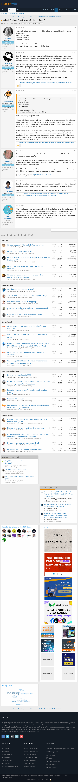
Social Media (27, 270)
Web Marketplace (29, 766)
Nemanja (9, 377)
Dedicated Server (10, 483)
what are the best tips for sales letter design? (25, 314)
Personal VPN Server (15, 399)
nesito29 (73, 252)
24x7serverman (71, 391)
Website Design (28, 409)
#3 (75, 90)
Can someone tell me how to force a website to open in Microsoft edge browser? (28, 406)
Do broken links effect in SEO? (19, 375)
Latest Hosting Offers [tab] (47, 488)
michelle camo (11, 445)
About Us (52, 755)
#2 (75, 52)
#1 (75, 27)
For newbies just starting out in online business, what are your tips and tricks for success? (28, 435)
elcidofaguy (8, 101)
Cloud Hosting (6, 757)
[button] (27, 10)
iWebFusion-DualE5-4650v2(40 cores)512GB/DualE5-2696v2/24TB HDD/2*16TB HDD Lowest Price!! (56, 515)
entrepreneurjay (71, 383)
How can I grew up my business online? (23, 443)
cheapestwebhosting (70, 450)
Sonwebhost (10, 409)
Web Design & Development (10, 766)
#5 (75, 180)
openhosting (72, 406)
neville (9, 262)
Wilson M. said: (22, 96)
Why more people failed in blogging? (21, 301)
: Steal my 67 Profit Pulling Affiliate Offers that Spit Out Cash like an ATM (46, 193)
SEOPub (74, 376)
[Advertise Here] (47, 659)
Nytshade (8, 63)
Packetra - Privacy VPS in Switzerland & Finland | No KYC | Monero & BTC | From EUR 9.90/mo (58, 494)
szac (75, 420)
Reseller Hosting (25, 394)
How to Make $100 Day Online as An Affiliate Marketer (40, 195)
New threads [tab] (15, 457)
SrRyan (9, 316)
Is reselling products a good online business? (25, 449)
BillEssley (9, 394)
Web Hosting (26, 365)
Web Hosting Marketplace (50, 10)
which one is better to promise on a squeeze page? (27, 308)
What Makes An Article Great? (15, 470)
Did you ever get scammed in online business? (25, 428)
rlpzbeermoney (71, 259)
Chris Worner (11, 365)
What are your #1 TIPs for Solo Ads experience (25, 245)
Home (4, 10)
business (23, 23)
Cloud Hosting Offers (30, 757)
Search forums (13, 13)
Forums (12, 10)
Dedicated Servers (7, 754)
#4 (75, 150)
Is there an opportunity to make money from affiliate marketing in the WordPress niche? (28, 382)
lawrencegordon (11, 291)
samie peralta (11, 424)
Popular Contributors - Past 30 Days (16, 527)
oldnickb (8, 161)
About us (40, 780)
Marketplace (53, 767)
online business (37, 23)
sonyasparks (10, 270)
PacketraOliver (11, 348)
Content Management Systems (29, 304)
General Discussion (25, 262)
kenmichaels (10, 247)
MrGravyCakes (72, 303)
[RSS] (50, 780)
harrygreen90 (11, 279)
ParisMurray (10, 310)
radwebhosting (72, 336)
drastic (74, 290)
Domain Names (24, 330)
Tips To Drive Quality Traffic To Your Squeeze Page (27, 295)
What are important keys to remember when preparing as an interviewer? (25, 276)
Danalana (10, 430)
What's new (21, 10)
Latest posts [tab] (6, 457)
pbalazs (9, 304)
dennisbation (72, 429)
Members (22, 13)
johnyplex (10, 386)
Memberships (34, 10)
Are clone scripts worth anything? (20, 289)
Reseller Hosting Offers (31, 751)
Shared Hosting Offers (30, 748)
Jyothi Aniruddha (8, 217)
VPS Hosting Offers (30, 348)
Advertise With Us (54, 761)
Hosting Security (7, 760)
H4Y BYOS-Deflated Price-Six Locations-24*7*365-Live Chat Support (57, 505)
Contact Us (52, 764)
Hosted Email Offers (30, 760)
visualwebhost (72, 444)
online (30, 23)
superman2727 (11, 401)
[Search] (75, 10)
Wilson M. (5, 23)
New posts (4, 13)
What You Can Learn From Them (42, 174)
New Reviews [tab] (60, 488)
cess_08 (74, 276)
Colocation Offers (29, 763)
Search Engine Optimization (29, 377)
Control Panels (6, 763)
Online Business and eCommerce (33, 424)
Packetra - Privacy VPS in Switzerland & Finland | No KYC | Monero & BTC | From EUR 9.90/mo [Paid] (28, 344)
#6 (75, 205)
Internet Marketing (29, 247)
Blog (50, 758)
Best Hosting (22, 176)
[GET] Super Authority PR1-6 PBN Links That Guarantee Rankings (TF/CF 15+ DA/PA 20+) (46, 83)
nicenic (9, 330)
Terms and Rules (31, 780)
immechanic (8, 191)
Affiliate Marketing (27, 386)
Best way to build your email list (19, 251)
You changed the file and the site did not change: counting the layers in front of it (27, 362)
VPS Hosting (5, 751)
